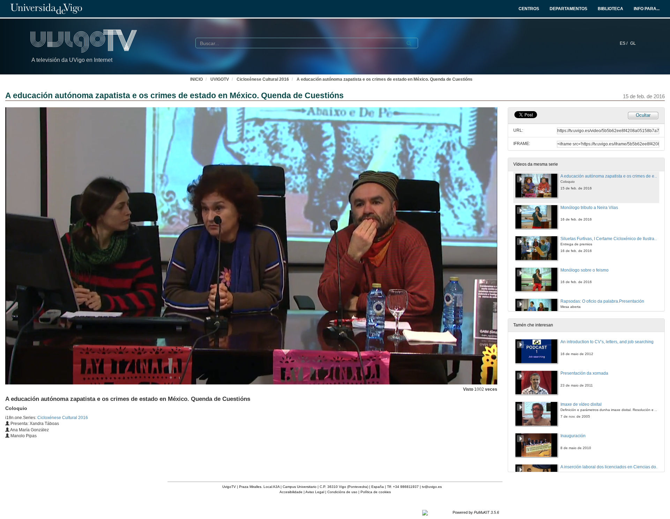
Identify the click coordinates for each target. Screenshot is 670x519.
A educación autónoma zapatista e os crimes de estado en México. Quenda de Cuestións (384, 79)
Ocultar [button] (643, 115)
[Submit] (409, 43)
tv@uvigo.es (432, 487)
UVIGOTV (219, 79)
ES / (624, 43)
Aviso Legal (314, 492)
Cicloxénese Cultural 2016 (263, 79)
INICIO (196, 79)
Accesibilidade (291, 492)
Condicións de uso (342, 492)
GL (633, 43)
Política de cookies (375, 492)
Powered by (476, 512)
